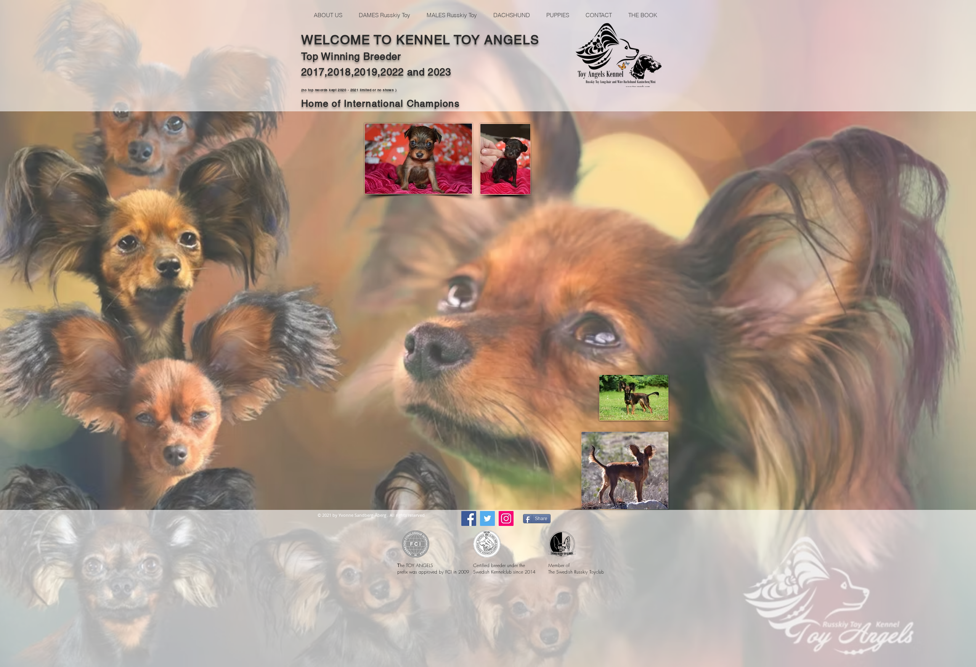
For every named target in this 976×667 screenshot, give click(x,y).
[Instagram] (506, 518)
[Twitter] (487, 518)
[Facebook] (468, 518)
